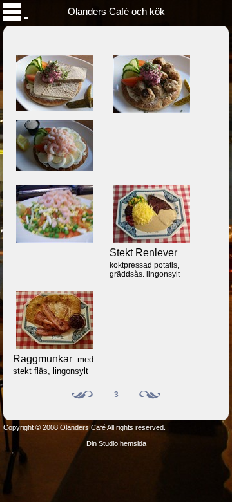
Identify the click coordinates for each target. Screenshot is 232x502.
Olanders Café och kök (116, 11)
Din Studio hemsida (116, 443)
